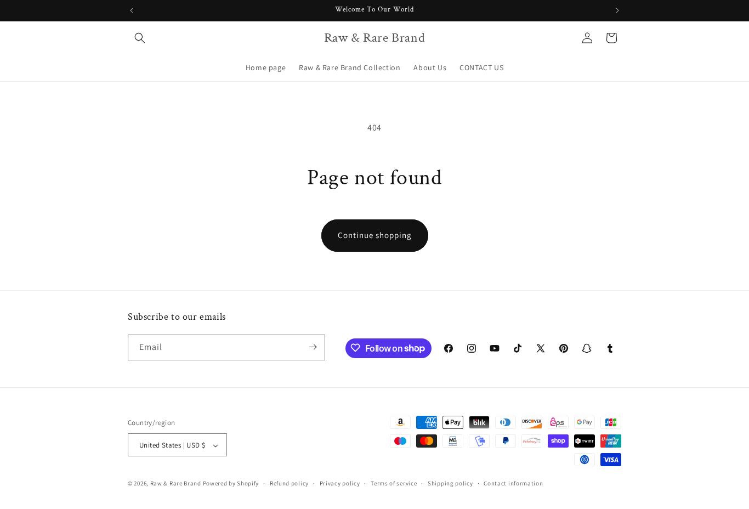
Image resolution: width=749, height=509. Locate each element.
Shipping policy (450, 483)
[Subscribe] (312, 347)
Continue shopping (375, 235)
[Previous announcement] (132, 10)
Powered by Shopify (231, 484)
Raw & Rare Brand (176, 484)
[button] (140, 38)
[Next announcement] (617, 10)
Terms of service (394, 483)
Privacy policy (340, 483)
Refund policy (289, 483)
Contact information (513, 483)
